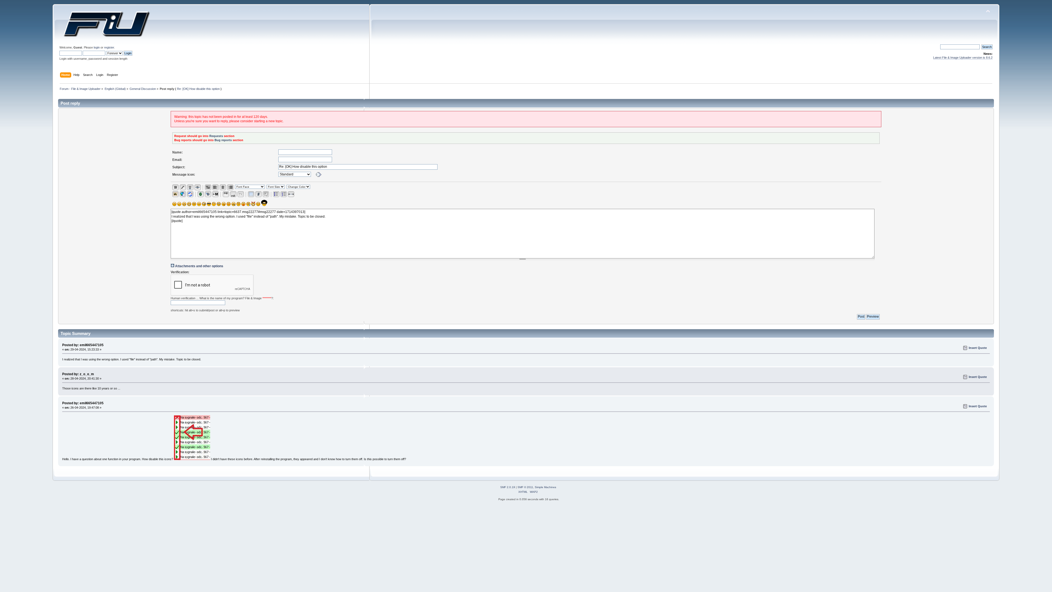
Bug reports (223, 140)
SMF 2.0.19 (507, 487)
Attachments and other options (199, 266)
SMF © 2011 (525, 487)
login (97, 47)
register (109, 47)
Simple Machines (545, 487)
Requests (216, 136)
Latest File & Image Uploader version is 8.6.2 (963, 57)
